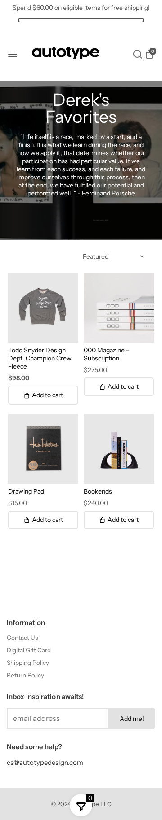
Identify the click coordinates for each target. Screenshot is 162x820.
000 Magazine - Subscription (106, 354)
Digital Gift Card (29, 650)
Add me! (132, 719)
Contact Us (22, 637)
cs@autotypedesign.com (45, 762)
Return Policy (25, 675)
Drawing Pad (26, 491)
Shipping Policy (28, 662)
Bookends (98, 491)
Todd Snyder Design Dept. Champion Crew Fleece (40, 358)
